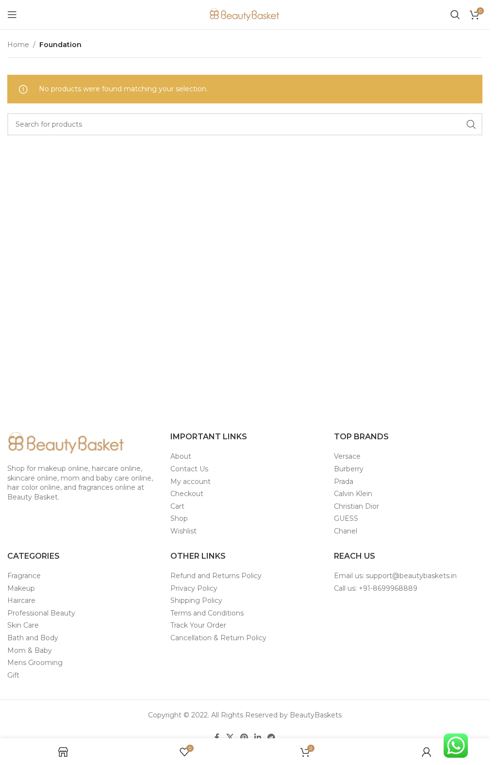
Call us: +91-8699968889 (375, 588)
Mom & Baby (29, 650)
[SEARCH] (471, 124)
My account (190, 481)
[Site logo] (245, 14)
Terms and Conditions (207, 613)
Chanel (345, 531)
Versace (347, 456)
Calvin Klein (353, 493)
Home (18, 44)
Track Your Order (198, 625)
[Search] (455, 14)
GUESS (346, 518)
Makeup (21, 588)
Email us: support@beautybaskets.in (395, 575)
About (180, 456)
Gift (13, 675)
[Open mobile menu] (12, 14)
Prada (343, 481)
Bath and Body (32, 637)
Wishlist (183, 531)
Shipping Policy (196, 600)
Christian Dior (356, 506)
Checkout (186, 493)
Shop (179, 518)
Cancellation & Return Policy (218, 637)
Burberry (349, 469)
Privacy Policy (193, 588)
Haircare (21, 600)
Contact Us (189, 469)
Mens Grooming (35, 662)
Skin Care (23, 625)
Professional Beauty (41, 613)
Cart (177, 506)
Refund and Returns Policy (216, 575)
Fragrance (24, 575)
